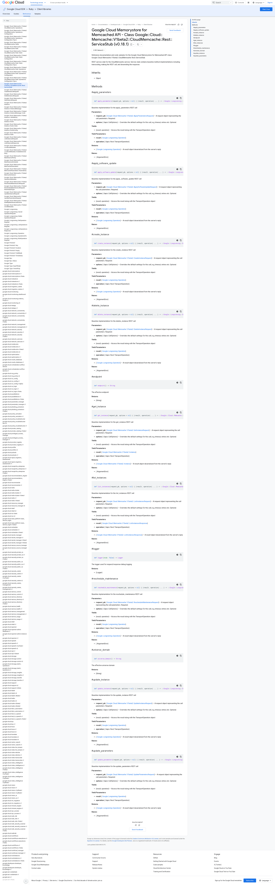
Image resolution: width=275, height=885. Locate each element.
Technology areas (36, 3)
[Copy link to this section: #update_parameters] (115, 751)
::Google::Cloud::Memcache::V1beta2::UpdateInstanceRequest (129, 703)
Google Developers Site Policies (122, 841)
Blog (215, 858)
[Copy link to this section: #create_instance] (111, 234)
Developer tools (115, 24)
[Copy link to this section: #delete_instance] (111, 305)
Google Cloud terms (65, 880)
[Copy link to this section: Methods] (105, 86)
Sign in (270, 2)
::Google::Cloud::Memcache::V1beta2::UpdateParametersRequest (130, 774)
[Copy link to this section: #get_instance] (108, 406)
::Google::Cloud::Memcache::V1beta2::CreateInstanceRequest (128, 258)
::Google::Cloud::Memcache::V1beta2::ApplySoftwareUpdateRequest (131, 187)
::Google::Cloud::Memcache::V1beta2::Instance (119, 452)
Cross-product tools (57, 3)
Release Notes (97, 865)
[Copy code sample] (181, 98)
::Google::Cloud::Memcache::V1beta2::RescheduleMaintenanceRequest (132, 602)
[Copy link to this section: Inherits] (102, 73)
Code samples (158, 865)
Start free (266, 9)
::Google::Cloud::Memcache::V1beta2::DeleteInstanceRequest (129, 329)
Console (241, 3)
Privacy (45, 880)
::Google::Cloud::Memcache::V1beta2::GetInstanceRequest (127, 430)
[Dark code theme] (177, 98)
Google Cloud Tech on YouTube (224, 871)
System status (97, 868)
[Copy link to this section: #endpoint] (104, 377)
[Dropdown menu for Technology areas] (45, 2)
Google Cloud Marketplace (40, 865)
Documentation (103, 24)
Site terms (53, 880)
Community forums (99, 858)
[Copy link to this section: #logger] (101, 549)
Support (95, 861)
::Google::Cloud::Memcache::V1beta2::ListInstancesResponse (124, 523)
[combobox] (222, 3)
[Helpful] (178, 24)
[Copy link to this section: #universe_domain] (112, 650)
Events (216, 861)
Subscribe (250, 880)
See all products (36, 858)
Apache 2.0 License (93, 841)
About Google (36, 880)
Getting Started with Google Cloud (164, 861)
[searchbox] (14, 20)
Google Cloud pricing (38, 861)
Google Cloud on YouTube (222, 868)
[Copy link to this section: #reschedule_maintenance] (120, 579)
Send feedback (175, 30)
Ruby (31, 9)
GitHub (155, 858)
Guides (16, 14)
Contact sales (36, 868)
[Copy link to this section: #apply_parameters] (113, 92)
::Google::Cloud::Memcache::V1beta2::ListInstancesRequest (128, 501)
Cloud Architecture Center (162, 868)
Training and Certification (161, 871)
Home (93, 24)
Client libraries (44, 9)
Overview (6, 14)
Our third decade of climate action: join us (88, 880)
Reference (27, 14)
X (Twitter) (217, 865)
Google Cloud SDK (16, 9)
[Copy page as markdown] (138, 44)
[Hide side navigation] (26, 881)
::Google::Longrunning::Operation (113, 138)
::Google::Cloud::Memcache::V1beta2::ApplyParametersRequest (129, 116)
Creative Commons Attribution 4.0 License (145, 838)
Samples (38, 14)
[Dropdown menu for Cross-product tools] (68, 2)
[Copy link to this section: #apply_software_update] (118, 163)
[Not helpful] (181, 24)
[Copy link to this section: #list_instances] (108, 478)
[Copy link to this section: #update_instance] (112, 680)
